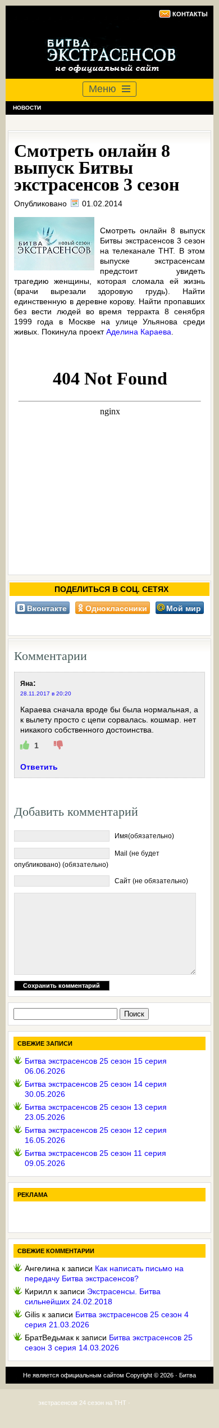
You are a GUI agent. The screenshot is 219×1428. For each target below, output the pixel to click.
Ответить (39, 766)
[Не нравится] (58, 745)
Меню (102, 88)
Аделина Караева (138, 331)
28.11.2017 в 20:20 (45, 693)
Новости (27, 108)
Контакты (190, 14)
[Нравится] (25, 745)
